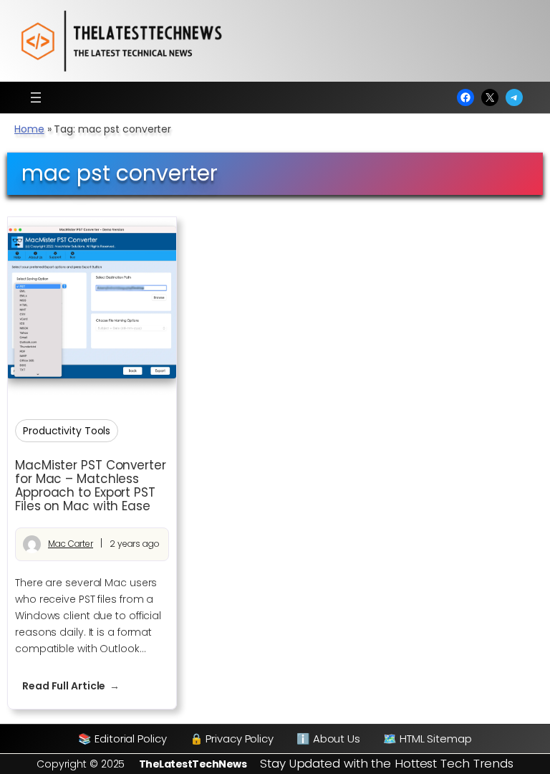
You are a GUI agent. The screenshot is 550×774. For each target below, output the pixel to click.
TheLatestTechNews (193, 764)
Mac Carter (70, 544)
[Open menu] (35, 97)
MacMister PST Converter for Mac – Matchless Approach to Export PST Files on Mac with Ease (90, 486)
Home (29, 129)
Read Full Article (78, 686)
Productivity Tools (66, 431)
